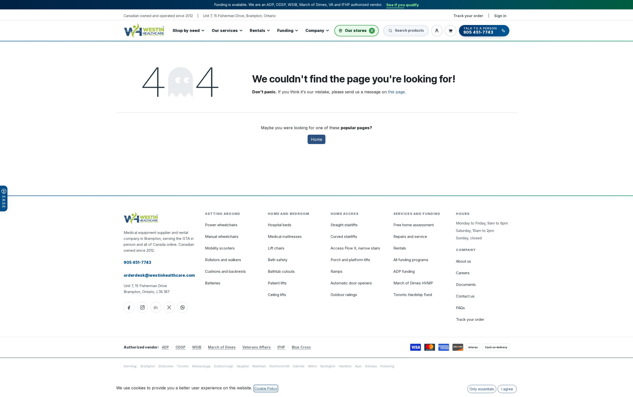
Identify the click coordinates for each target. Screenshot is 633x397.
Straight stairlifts (344, 225)
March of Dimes (222, 347)
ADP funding (404, 271)
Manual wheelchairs (221, 236)
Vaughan (243, 366)
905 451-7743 (137, 262)
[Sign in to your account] (437, 30)
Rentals (257, 30)
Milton (312, 366)
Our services (225, 30)
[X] (169, 307)
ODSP (180, 347)
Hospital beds (279, 225)
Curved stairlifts (344, 236)
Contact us (465, 296)
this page (396, 91)
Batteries (212, 283)
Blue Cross (301, 347)
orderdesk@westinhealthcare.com (159, 275)
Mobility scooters (220, 248)
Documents (466, 284)
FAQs (460, 307)
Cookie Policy (265, 388)
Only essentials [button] (482, 389)
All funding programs (410, 259)
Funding (285, 30)
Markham (259, 366)
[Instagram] (142, 307)
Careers (463, 273)
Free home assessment (413, 225)
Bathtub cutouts (281, 271)
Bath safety (277, 259)
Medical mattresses (285, 236)
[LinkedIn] (155, 307)
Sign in (500, 16)
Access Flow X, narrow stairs (355, 248)
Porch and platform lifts (350, 259)
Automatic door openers (351, 283)
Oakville (299, 366)
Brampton (148, 366)
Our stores (359, 30)
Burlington (327, 366)
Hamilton (345, 366)
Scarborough (223, 366)
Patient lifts (277, 283)
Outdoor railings (344, 294)
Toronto (183, 366)
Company (314, 30)
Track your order (468, 16)
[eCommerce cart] (450, 30)
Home (316, 139)
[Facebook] (129, 307)
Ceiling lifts (277, 294)
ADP (165, 347)
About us (463, 261)
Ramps (336, 271)
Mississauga (201, 366)
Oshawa (371, 366)
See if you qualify (402, 4)
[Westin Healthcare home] (144, 30)
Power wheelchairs (221, 225)
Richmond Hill (279, 366)
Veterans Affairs (256, 347)
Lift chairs (276, 248)
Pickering (387, 366)
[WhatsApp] (182, 307)
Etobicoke (165, 366)
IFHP (281, 347)
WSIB (196, 347)
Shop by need (186, 30)
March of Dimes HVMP (413, 283)
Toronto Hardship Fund (412, 294)
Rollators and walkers (223, 259)
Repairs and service (410, 236)
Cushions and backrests (225, 271)
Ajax (358, 366)
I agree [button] (507, 389)
